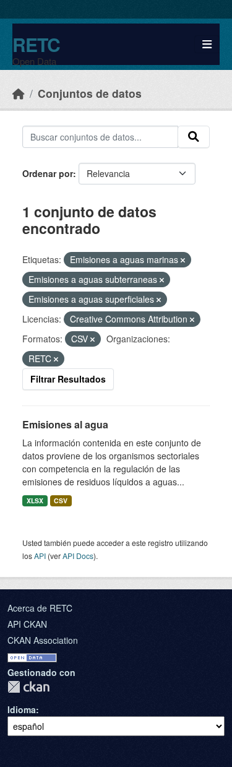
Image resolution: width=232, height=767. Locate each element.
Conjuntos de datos (90, 93)
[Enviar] (194, 137)
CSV (60, 500)
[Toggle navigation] (207, 44)
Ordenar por (47, 173)
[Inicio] (18, 93)
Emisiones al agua (65, 424)
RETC (36, 44)
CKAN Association (42, 640)
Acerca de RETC (39, 608)
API (40, 555)
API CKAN (27, 624)
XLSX (35, 500)
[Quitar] (183, 260)
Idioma (21, 709)
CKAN (28, 686)
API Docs (77, 555)
